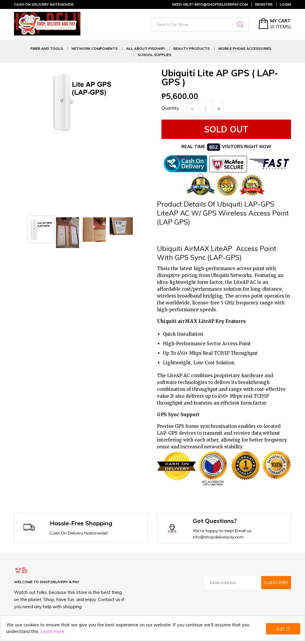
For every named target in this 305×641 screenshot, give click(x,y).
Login (285, 4)
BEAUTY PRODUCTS (191, 48)
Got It (283, 629)
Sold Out (226, 129)
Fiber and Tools (46, 48)
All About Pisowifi (145, 48)
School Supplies (154, 55)
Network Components (94, 48)
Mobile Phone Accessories (244, 48)
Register (264, 4)
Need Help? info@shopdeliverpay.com (210, 4)
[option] (40, 229)
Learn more (52, 631)
